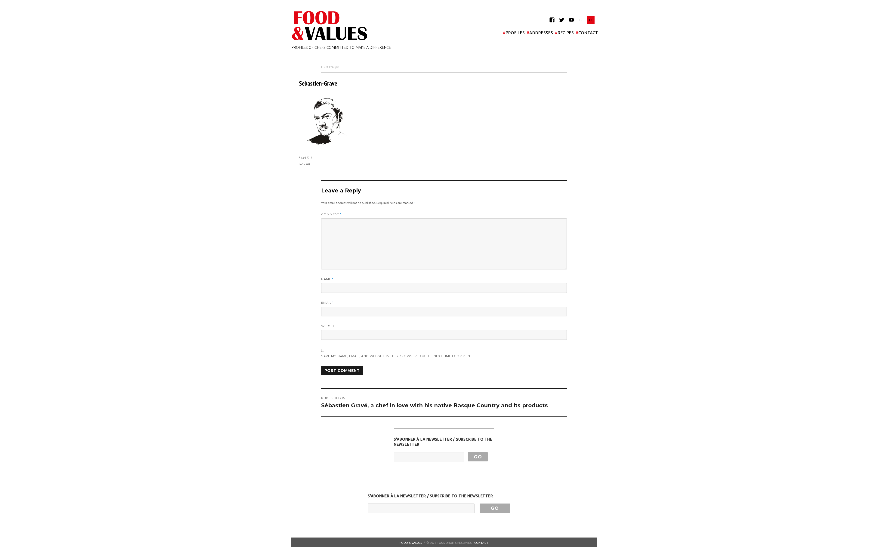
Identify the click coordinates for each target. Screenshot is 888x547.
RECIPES (564, 32)
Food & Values (411, 542)
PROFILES (514, 32)
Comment (331, 214)
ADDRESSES (540, 32)
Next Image (330, 66)
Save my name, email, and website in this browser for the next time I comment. (397, 356)
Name (327, 279)
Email (327, 303)
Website (328, 326)
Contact (481, 542)
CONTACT (587, 32)
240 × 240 (304, 164)
